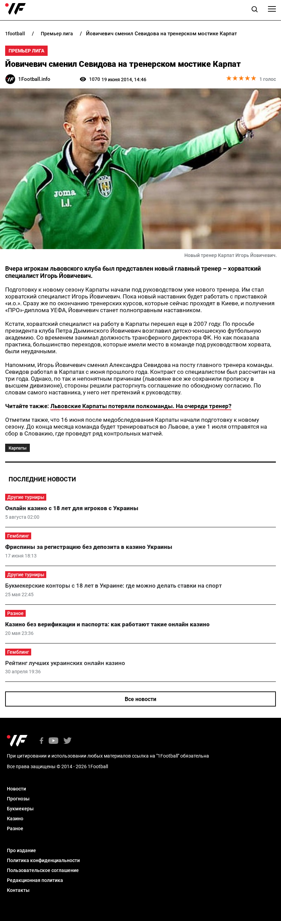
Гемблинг (18, 536)
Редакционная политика (35, 880)
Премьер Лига (26, 50)
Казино (15, 818)
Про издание (21, 850)
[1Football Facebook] (41, 741)
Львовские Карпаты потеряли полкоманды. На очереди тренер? (140, 406)
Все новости (140, 699)
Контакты (18, 890)
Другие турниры (25, 497)
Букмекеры (20, 808)
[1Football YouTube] (53, 741)
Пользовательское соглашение (43, 870)
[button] (255, 10)
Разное (15, 613)
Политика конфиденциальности (43, 860)
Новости (16, 788)
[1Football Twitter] (67, 741)
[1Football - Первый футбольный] (15, 8)
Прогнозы (18, 798)
